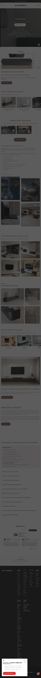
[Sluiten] (25, 661)
